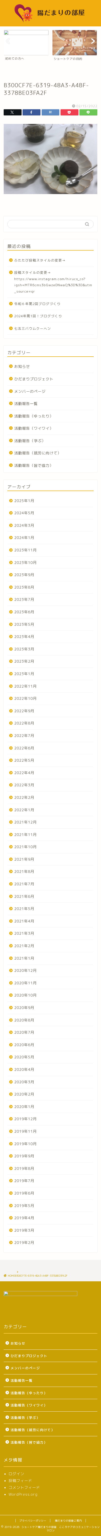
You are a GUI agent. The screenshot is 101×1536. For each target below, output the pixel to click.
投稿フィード (20, 1480)
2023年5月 (24, 624)
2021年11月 (25, 834)
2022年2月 (24, 797)
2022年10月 (25, 698)
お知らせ (22, 366)
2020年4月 (24, 1069)
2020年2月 (24, 1094)
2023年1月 (24, 673)
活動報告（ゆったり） (33, 416)
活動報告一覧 (26, 403)
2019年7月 (24, 1180)
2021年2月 (24, 945)
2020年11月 (25, 983)
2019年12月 (25, 1118)
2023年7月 (24, 599)
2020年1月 (24, 1106)
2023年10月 (25, 562)
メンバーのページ (30, 391)
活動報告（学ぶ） (30, 440)
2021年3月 (24, 933)
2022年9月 (24, 710)
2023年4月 (24, 636)
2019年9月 (24, 1156)
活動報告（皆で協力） (33, 465)
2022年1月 (24, 809)
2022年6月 (24, 748)
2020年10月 (25, 995)
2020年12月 (25, 970)
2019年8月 (24, 1168)
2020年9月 (24, 1007)
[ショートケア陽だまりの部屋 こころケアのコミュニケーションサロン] (50, 22)
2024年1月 (24, 537)
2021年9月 (24, 859)
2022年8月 (24, 723)
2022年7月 (24, 735)
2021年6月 (24, 896)
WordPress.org (23, 1494)
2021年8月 (24, 871)
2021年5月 (24, 908)
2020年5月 (24, 1057)
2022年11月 (25, 686)
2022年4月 (24, 772)
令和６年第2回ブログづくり (37, 303)
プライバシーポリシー (32, 1520)
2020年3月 (24, 1082)
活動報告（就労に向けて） (37, 453)
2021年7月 (24, 884)
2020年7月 (24, 1032)
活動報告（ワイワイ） (33, 428)
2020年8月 (24, 1020)
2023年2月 (24, 661)
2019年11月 (25, 1131)
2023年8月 (24, 587)
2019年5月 (24, 1205)
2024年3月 (24, 525)
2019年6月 (24, 1193)
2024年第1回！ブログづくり (38, 316)
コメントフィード (24, 1487)
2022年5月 (24, 760)
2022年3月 (24, 785)
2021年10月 (25, 846)
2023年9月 (24, 574)
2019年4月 (24, 1217)
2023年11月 (25, 550)
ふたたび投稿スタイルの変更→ (40, 260)
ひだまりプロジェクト (33, 379)
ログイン (16, 1473)
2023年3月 (24, 649)
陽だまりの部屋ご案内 (68, 1520)
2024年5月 (24, 513)
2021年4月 (24, 921)
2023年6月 (24, 611)
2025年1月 (24, 500)
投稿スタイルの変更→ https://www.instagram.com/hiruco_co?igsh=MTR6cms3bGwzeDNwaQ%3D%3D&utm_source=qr (53, 282)
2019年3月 (24, 1230)
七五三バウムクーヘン (32, 328)
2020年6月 (24, 1044)
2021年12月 (25, 822)
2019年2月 (24, 1242)
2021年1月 (24, 958)
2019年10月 (25, 1143)
